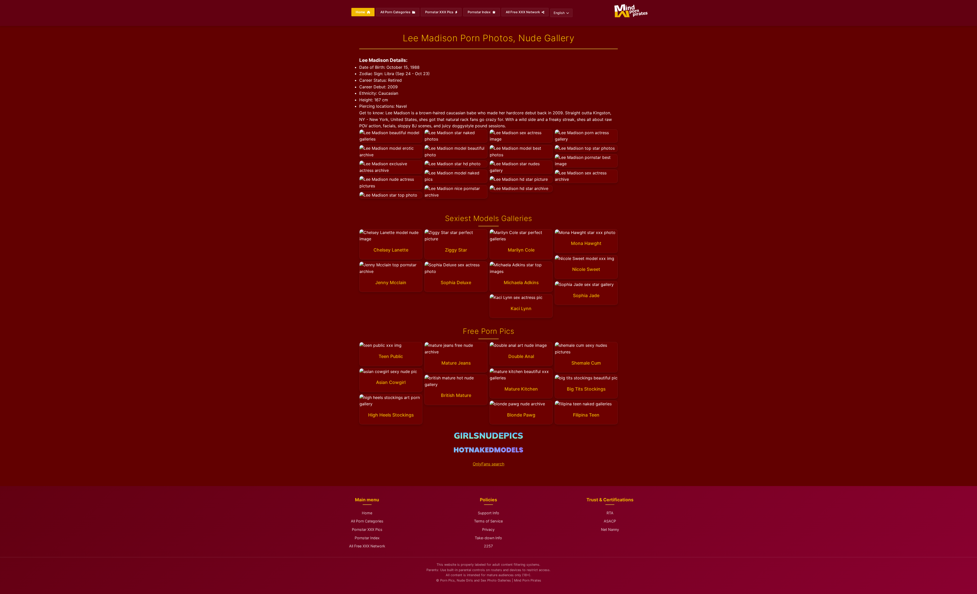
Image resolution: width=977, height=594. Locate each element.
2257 (488, 546)
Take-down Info (488, 538)
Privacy (488, 529)
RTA (610, 513)
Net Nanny (610, 529)
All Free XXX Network (523, 12)
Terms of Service (488, 521)
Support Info (488, 513)
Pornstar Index (479, 12)
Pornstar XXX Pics (439, 12)
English (559, 13)
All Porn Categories (395, 12)
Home (361, 12)
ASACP (610, 521)
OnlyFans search (488, 463)
